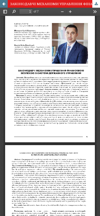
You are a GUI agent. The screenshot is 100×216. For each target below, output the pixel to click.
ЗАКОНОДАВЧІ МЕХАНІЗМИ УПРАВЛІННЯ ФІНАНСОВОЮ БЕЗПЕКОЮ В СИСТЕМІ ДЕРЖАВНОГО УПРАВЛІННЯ (55, 4)
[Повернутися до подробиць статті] (4, 4)
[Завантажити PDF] (96, 4)
